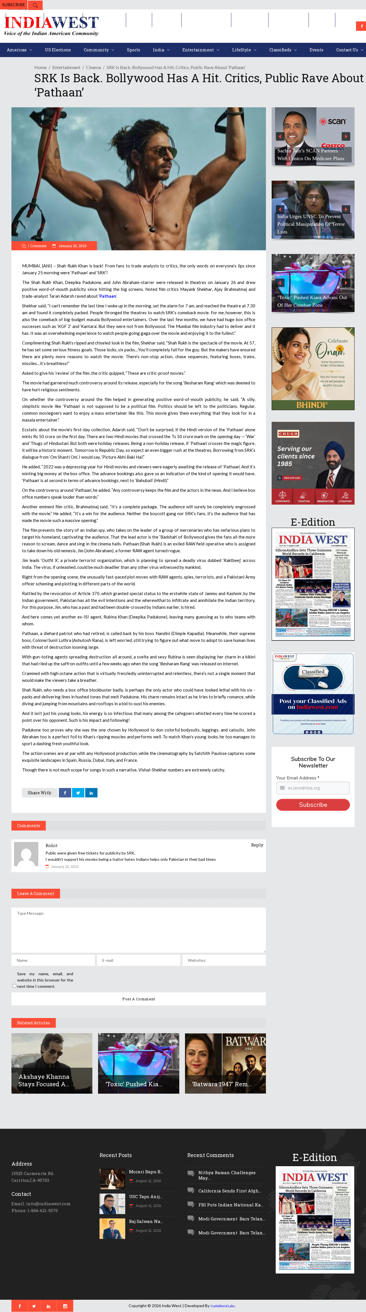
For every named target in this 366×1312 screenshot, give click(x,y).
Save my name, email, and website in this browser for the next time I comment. (45, 980)
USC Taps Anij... (145, 1196)
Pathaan (108, 296)
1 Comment (37, 245)
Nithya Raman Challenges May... (227, 1175)
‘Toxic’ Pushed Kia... (134, 1084)
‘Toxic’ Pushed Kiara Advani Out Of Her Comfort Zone (312, 301)
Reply (257, 845)
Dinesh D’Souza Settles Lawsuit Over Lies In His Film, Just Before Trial (311, 150)
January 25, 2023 (72, 245)
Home (40, 67)
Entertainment (66, 67)
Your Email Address (297, 778)
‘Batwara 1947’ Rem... (222, 1084)
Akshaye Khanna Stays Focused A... (44, 1080)
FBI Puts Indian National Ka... (230, 1205)
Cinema (93, 67)
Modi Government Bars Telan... (231, 1219)
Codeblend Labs (222, 1306)
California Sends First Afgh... (229, 1191)
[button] (313, 136)
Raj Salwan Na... (146, 1221)
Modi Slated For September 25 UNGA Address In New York (309, 228)
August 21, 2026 (148, 1180)
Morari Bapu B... (146, 1171)
